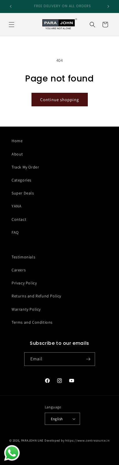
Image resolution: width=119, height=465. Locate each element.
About (17, 154)
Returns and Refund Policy (36, 296)
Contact (19, 219)
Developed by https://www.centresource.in (77, 440)
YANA (16, 206)
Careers (19, 270)
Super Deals (23, 193)
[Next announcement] (108, 6)
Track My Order (25, 167)
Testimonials (23, 257)
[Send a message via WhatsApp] (12, 453)
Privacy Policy (24, 283)
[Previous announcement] (10, 6)
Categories (21, 180)
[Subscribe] (88, 359)
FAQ (15, 232)
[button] (11, 24)
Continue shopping (59, 99)
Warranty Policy (26, 309)
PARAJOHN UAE (32, 440)
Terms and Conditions (32, 322)
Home (17, 140)
